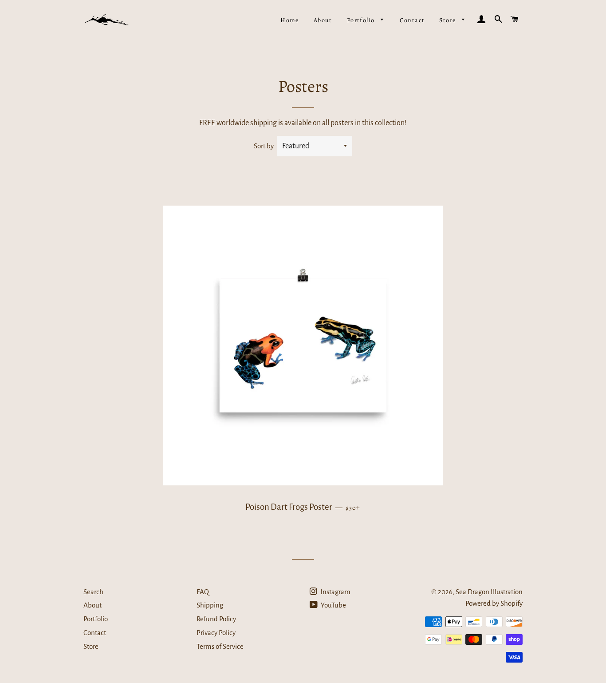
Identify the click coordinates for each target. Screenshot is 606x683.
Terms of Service (220, 646)
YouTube (332, 605)
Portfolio (362, 20)
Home (289, 20)
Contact (412, 20)
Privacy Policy (216, 632)
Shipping (210, 605)
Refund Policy (216, 619)
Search (93, 592)
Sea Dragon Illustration (489, 592)
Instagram (334, 592)
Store (448, 20)
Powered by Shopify (494, 603)
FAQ (203, 592)
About (323, 20)
